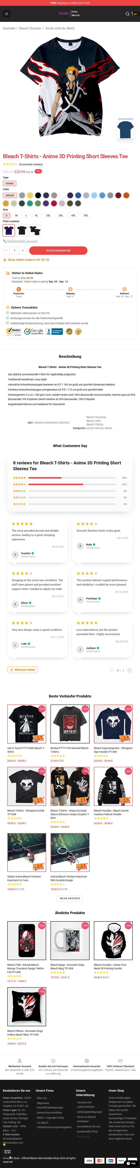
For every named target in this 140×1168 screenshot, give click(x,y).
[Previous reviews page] (111, 670)
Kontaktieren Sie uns (88, 1126)
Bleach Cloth (93, 420)
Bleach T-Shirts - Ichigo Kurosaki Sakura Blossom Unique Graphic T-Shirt (69, 814)
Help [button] (133, 1163)
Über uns (42, 1098)
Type (6, 177)
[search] (127, 14)
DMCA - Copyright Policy (50, 1117)
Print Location (11, 221)
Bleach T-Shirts (94, 424)
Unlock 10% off (7, 1152)
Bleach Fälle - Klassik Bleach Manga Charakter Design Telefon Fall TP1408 (25, 968)
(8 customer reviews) (31, 164)
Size (5, 209)
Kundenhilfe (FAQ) (87, 1131)
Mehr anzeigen (70, 898)
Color (6, 189)
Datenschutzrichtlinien (49, 1112)
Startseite (9, 28)
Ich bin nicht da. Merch (60, 28)
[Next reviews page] (129, 670)
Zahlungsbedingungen (89, 1111)
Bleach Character (30, 28)
